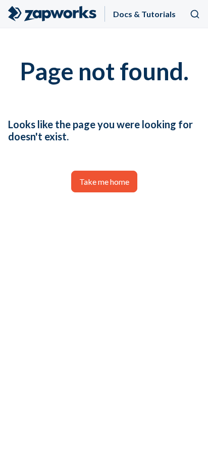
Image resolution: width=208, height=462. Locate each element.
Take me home (104, 181)
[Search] (195, 14)
